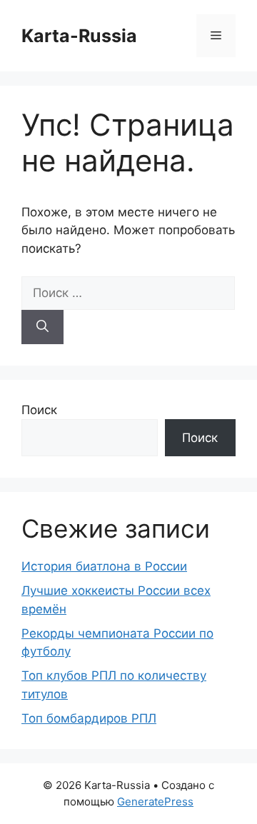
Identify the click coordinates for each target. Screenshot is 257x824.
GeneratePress (155, 801)
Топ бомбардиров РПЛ (88, 718)
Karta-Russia (79, 35)
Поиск (39, 410)
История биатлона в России (104, 566)
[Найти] (42, 327)
